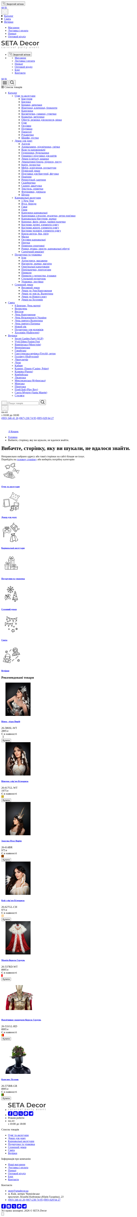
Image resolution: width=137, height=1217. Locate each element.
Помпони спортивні (32, 245)
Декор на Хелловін (32, 299)
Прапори (26, 176)
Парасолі (26, 131)
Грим (24, 209)
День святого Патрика (27, 323)
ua (2, 7)
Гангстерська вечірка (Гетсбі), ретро (35, 353)
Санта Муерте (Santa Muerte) (31, 392)
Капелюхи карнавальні (34, 212)
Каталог (8, 15)
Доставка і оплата (18, 30)
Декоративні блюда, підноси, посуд (41, 161)
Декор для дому (23, 140)
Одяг (24, 122)
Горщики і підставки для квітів (39, 155)
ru (6, 7)
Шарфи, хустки (30, 137)
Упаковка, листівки (32, 281)
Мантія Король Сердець (13, 960)
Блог (17, 69)
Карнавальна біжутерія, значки (38, 218)
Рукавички (27, 134)
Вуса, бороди (28, 203)
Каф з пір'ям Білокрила (13, 900)
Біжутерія (26, 98)
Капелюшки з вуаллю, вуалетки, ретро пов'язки (48, 215)
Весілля (19, 311)
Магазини (13, 27)
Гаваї (24, 206)
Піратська (20, 386)
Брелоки (26, 101)
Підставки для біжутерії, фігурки (40, 173)
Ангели (25, 143)
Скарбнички (28, 182)
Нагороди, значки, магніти (36, 263)
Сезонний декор (24, 284)
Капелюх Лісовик (10, 1079)
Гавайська (20, 350)
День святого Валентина (29, 320)
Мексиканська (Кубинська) (30, 380)
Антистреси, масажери (34, 260)
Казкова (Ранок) (24, 371)
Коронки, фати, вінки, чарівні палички (43, 221)
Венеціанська (22, 347)
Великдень (21, 308)
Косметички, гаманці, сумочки (38, 113)
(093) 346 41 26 (9, 418)
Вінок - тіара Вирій (10, 721)
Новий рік (20, 326)
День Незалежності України (30, 317)
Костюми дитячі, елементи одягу (40, 224)
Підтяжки (26, 128)
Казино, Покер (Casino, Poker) (32, 368)
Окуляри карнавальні (33, 239)
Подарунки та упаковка (28, 254)
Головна (12, 437)
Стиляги (19, 395)
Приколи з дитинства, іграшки (38, 275)
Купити (6, 740)
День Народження (25, 314)
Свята (7, 18)
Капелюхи (27, 110)
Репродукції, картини (33, 179)
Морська (20, 383)
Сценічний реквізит (32, 251)
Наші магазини (16, 1164)
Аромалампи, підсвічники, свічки (40, 146)
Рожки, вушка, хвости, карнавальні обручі (45, 248)
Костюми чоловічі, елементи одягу (41, 230)
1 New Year (27, 200)
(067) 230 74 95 (27, 418)
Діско (18, 362)
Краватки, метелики (32, 116)
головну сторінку (27, 459)
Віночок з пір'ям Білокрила (14, 781)
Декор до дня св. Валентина (37, 293)
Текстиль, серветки (32, 188)
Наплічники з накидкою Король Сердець (21, 1020)
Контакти (20, 72)
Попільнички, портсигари (36, 269)
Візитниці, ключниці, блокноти (39, 107)
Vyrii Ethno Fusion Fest (27, 341)
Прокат (12, 33)
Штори (25, 194)
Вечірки (8, 21)
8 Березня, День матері (27, 305)
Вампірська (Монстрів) (28, 344)
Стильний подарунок (33, 278)
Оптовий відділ (17, 36)
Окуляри (26, 125)
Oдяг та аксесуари (25, 95)
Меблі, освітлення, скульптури (38, 167)
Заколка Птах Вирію (11, 841)
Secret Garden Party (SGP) (29, 338)
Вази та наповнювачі (33, 149)
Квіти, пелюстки (30, 164)
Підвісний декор (30, 170)
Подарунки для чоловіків (29, 329)
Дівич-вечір (21, 359)
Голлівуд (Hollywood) (27, 356)
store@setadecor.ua (18, 1190)
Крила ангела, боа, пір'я (34, 233)
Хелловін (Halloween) (27, 332)
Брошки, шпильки (31, 104)
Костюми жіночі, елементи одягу (40, 227)
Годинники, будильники (35, 152)
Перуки (25, 242)
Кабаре (19, 365)
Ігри (23, 257)
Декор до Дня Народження (36, 290)
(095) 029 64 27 (45, 418)
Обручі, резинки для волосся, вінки (41, 119)
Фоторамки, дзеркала (33, 191)
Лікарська (20, 377)
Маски (25, 236)
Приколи (26, 272)
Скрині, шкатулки (31, 185)
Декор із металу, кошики (35, 158)
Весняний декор (30, 287)
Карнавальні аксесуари (28, 197)
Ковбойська (21, 374)
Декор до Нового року (34, 296)
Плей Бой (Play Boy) (26, 389)
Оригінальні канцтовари (35, 266)
